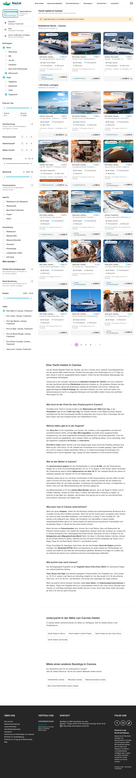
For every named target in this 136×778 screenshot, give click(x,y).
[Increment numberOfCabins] (31, 143)
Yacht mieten (59, 13)
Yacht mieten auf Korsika (58, 640)
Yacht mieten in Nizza (56, 633)
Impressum (8, 732)
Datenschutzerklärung (12, 724)
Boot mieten (39, 3)
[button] (53, 53)
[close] (130, 19)
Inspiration (115, 3)
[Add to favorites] (131, 34)
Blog (5, 742)
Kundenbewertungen (46, 721)
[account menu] (131, 3)
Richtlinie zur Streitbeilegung (14, 737)
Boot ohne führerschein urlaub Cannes (63, 686)
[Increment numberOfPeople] (31, 137)
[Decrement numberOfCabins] (22, 143)
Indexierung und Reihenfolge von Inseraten (19, 734)
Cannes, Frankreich (70, 13)
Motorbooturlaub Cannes (96, 680)
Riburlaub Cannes (75, 680)
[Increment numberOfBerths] (31, 150)
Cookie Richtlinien (10, 726)
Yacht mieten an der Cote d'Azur (108, 633)
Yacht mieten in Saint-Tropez (80, 633)
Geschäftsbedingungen (12, 729)
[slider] (4, 108)
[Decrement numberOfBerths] (22, 150)
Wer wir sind (8, 721)
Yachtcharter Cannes (56, 680)
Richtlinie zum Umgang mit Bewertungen (18, 739)
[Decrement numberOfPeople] (22, 137)
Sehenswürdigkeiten (54, 3)
